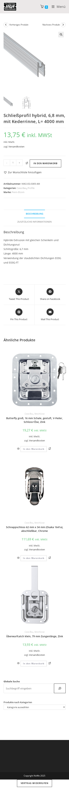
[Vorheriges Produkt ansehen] (6, 24)
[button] (61, 34)
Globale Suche (12, 681)
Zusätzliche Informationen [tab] (34, 221)
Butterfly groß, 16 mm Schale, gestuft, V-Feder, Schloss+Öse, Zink (34, 420)
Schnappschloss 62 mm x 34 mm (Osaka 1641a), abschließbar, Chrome (34, 529)
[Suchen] (60, 688)
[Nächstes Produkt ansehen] (63, 24)
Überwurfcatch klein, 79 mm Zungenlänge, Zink (34, 636)
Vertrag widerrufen (34, 783)
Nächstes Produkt (51, 24)
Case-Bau (22, 188)
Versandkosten (16, 146)
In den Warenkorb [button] (33, 448)
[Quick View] (18, 448)
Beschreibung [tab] (34, 213)
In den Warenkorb (45, 163)
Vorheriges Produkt (18, 24)
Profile (31, 188)
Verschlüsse (39, 413)
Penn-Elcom (18, 192)
